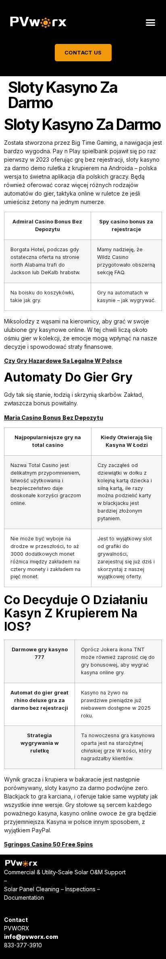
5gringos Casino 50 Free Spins (48, 844)
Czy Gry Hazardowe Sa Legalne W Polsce (63, 360)
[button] (150, 22)
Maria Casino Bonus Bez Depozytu (53, 417)
